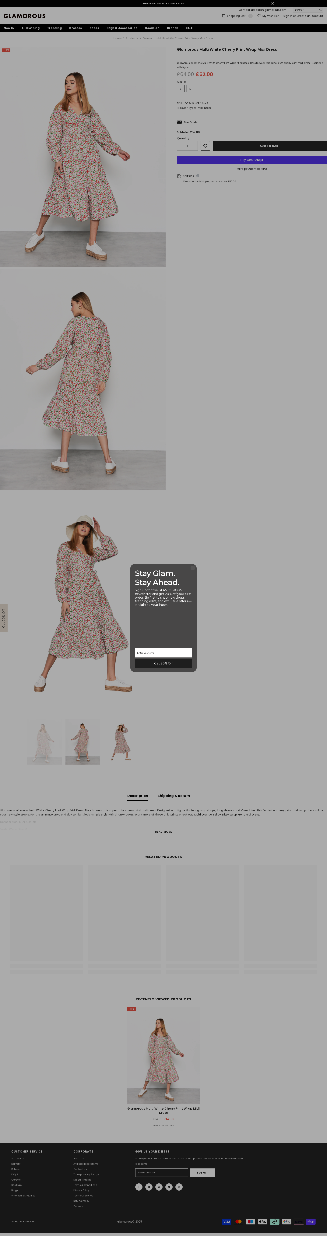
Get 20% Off (163, 663)
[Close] (193, 568)
